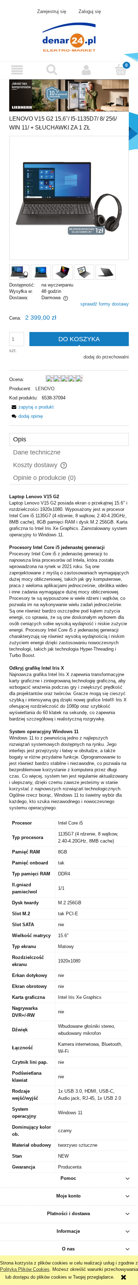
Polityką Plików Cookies (25, 1269)
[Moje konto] (86, 70)
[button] (17, 70)
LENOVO (44, 388)
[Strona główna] (69, 36)
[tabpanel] (69, 833)
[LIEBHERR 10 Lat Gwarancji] (69, 95)
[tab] (69, 439)
